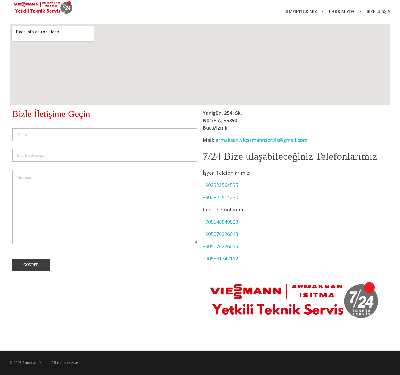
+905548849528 (220, 222)
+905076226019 (220, 246)
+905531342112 (220, 258)
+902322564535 (220, 185)
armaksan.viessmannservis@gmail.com (261, 140)
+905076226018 (220, 234)
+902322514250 (220, 197)
